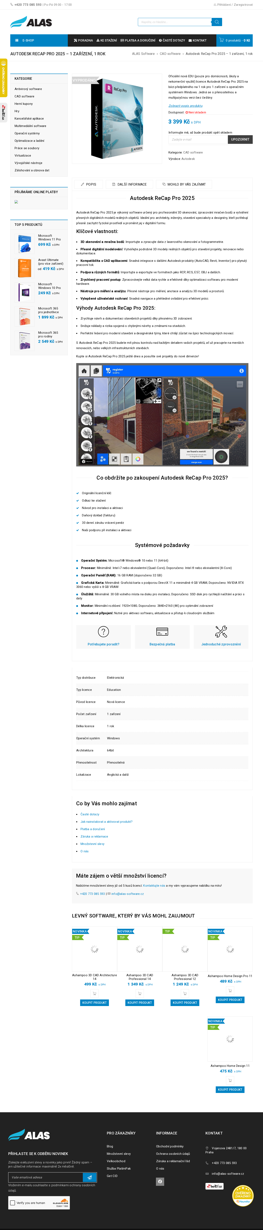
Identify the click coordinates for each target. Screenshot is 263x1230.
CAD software (170, 54)
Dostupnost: (176, 112)
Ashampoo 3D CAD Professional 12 (185, 977)
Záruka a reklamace (94, 836)
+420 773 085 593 (28, 5)
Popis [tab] (90, 184)
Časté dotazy (90, 814)
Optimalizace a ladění (29, 141)
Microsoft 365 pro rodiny (48, 334)
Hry (17, 111)
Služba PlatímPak (119, 1168)
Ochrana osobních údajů (173, 1154)
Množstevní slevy (92, 844)
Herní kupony (24, 104)
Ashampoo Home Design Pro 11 (230, 976)
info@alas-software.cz (128, 894)
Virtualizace (23, 155)
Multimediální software (30, 126)
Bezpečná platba (162, 644)
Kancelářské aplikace (29, 118)
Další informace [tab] (132, 184)
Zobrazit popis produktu (185, 106)
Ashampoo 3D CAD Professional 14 (139, 977)
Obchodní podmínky (169, 1146)
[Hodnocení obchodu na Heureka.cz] (245, 1185)
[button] (94, 993)
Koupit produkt (94, 1002)
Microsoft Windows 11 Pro (49, 237)
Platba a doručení (93, 829)
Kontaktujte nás (154, 885)
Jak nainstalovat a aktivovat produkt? (107, 822)
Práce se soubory (27, 148)
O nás (85, 851)
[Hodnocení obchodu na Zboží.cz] (3, 112)
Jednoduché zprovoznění (221, 644)
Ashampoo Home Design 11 (230, 1066)
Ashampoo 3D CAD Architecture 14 (94, 977)
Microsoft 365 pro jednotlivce (48, 310)
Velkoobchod (116, 1161)
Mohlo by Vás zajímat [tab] (186, 184)
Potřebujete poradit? (103, 644)
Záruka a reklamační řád (173, 1161)
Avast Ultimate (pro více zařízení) (50, 261)
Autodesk (188, 159)
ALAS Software (143, 54)
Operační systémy (27, 133)
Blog (110, 1146)
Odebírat (89, 1177)
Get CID (112, 1176)
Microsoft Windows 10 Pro (49, 286)
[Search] (217, 22)
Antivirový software (28, 89)
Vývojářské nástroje (28, 163)
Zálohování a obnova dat (32, 170)
